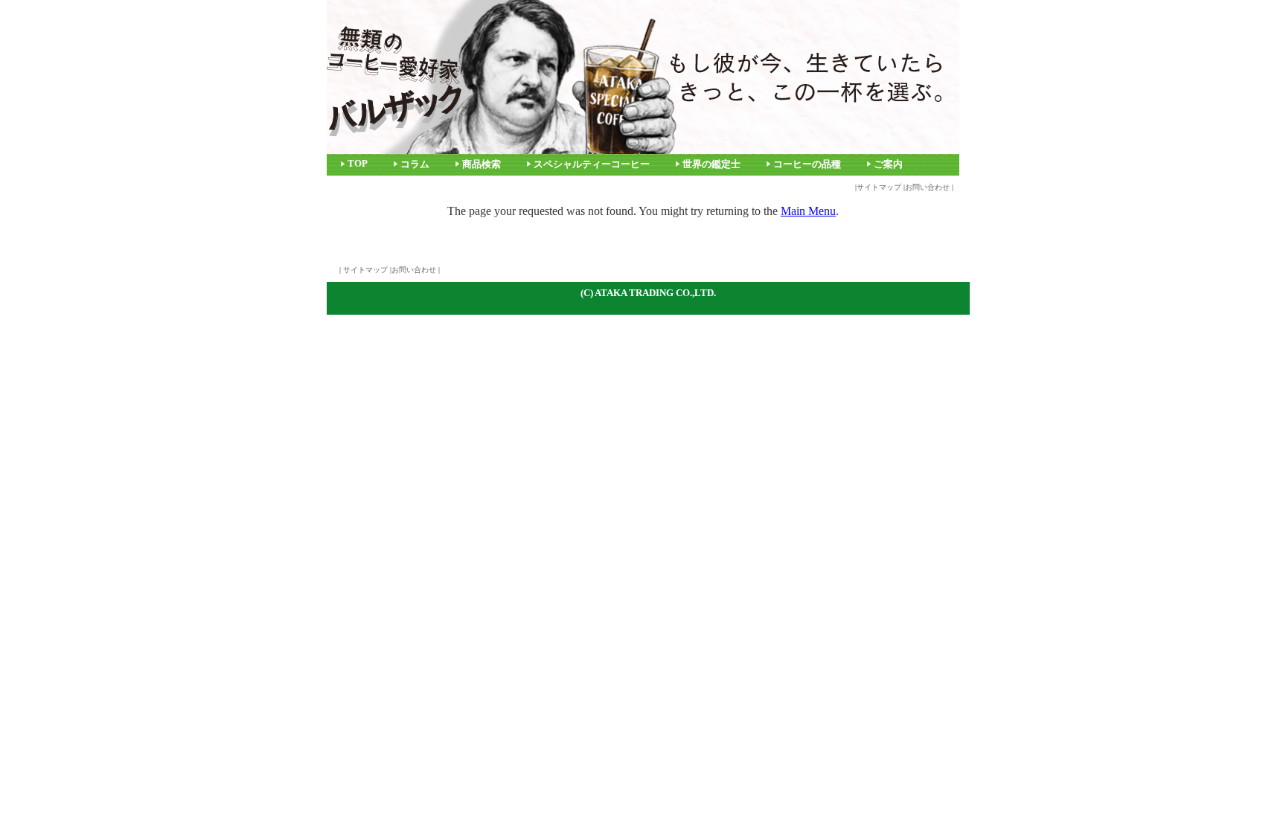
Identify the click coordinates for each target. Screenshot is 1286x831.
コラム (414, 164)
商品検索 (481, 164)
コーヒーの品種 (807, 164)
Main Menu (808, 211)
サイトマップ (879, 187)
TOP (358, 163)
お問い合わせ (927, 187)
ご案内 (888, 164)
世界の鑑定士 (711, 164)
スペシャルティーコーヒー (592, 164)
